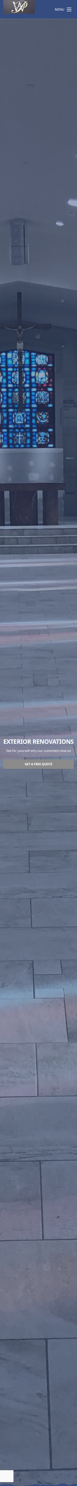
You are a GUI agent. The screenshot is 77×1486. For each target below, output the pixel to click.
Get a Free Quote (39, 764)
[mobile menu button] (69, 9)
